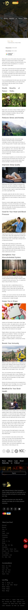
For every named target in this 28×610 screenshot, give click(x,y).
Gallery (3, 539)
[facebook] (4, 509)
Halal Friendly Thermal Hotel (9, 549)
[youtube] (19, 509)
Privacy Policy (18, 603)
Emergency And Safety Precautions (10, 551)
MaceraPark (19, 438)
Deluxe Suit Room (6, 565)
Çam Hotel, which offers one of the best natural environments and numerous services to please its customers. (12, 442)
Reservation (4, 525)
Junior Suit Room (6, 569)
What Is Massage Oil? (7, 582)
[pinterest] (11, 509)
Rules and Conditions (19, 605)
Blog (12, 41)
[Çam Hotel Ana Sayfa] (5, 3)
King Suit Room (6, 571)
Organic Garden (5, 533)
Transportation (5, 537)
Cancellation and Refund (8, 603)
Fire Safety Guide (6, 556)
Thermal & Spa (6, 541)
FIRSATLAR (15, 2)
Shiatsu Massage (5, 590)
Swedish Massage (6, 588)
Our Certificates (5, 553)
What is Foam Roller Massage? (9, 584)
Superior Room (5, 573)
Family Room (5, 567)
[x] (7, 509)
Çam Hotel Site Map (7, 545)
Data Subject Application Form (17, 601)
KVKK (3, 599)
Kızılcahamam (5, 535)
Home (8, 41)
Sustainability (4, 547)
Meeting (3, 543)
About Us (4, 529)
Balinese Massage (6, 586)
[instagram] (15, 509)
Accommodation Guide (7, 555)
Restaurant (4, 527)
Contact (3, 531)
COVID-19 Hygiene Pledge (12, 599)
